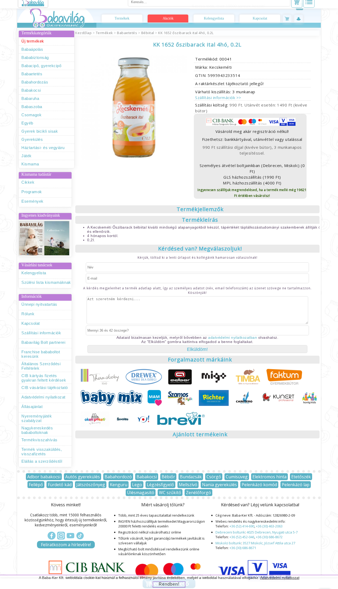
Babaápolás (32, 49)
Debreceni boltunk (230, 532)
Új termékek (32, 41)
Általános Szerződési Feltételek (40, 365)
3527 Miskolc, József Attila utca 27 (269, 543)
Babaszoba (31, 106)
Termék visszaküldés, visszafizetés (41, 451)
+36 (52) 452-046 (241, 537)
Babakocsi (31, 90)
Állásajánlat (32, 406)
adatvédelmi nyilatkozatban (232, 337)
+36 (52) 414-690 (241, 526)
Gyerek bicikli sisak (39, 131)
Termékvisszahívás (39, 440)
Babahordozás (34, 82)
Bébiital (147, 32)
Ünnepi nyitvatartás (39, 304)
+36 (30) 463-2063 (269, 526)
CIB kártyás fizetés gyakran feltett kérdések (43, 377)
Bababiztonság (35, 57)
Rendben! (169, 584)
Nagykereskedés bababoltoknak (37, 430)
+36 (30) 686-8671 (242, 547)
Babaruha (30, 98)
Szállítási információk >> (218, 97)
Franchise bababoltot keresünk (40, 354)
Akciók (168, 18)
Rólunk (27, 314)
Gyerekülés (32, 139)
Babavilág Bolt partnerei (43, 342)
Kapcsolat (260, 18)
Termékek (122, 18)
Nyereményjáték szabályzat (36, 418)
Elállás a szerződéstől (41, 461)
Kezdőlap (83, 32)
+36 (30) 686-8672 (269, 537)
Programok (31, 191)
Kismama (30, 164)
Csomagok (31, 115)
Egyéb (27, 123)
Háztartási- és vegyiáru (43, 147)
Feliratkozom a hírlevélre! (66, 545)
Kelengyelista (214, 18)
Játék (26, 156)
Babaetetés (31, 74)
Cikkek (27, 182)
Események (32, 201)
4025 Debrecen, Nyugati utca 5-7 (272, 532)
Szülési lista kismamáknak (46, 282)
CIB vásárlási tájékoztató (44, 387)
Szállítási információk (41, 333)
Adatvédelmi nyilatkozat (43, 397)
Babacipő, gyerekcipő (41, 65)
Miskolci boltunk (228, 543)
